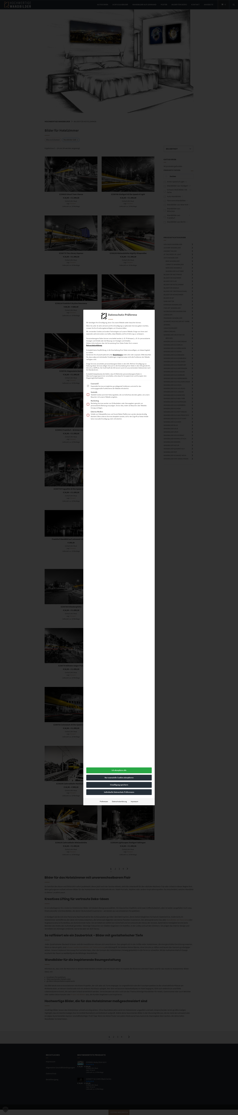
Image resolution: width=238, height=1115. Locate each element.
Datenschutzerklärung (94, 345)
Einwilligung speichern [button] (119, 785)
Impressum (134, 801)
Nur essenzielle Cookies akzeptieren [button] (119, 777)
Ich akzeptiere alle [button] (119, 770)
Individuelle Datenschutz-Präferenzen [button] (119, 792)
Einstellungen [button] (118, 355)
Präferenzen (104, 801)
